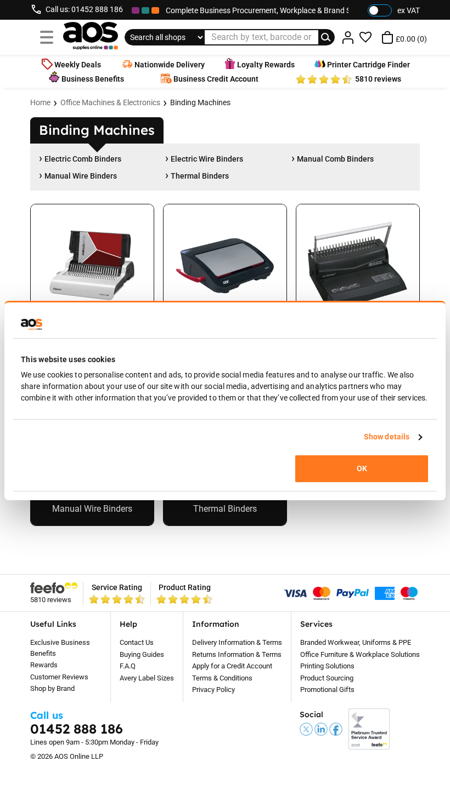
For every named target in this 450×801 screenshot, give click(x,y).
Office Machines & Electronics (110, 102)
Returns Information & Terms (237, 654)
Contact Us (137, 642)
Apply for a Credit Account (232, 666)
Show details (386, 436)
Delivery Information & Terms (237, 642)
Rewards (44, 665)
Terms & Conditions (222, 678)
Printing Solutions (327, 666)
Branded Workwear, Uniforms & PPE (355, 642)
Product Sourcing (326, 678)
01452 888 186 (97, 9)
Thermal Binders (200, 175)
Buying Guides (142, 654)
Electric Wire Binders (207, 159)
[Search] (326, 37)
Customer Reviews (59, 677)
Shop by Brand (52, 688)
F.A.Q (128, 666)
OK (362, 468)
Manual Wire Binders (80, 175)
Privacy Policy (213, 689)
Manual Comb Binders (335, 159)
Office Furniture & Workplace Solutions (360, 654)
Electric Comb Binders (82, 159)
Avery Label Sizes (147, 678)
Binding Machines (200, 102)
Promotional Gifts (327, 689)
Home (40, 102)
